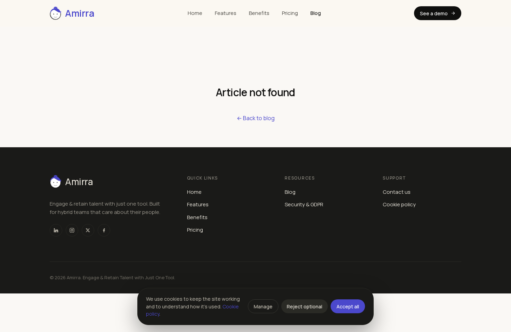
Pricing (290, 13)
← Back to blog (256, 118)
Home (195, 13)
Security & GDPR (304, 204)
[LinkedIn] (56, 230)
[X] (88, 230)
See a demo (434, 13)
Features (225, 13)
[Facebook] (104, 230)
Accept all (347, 306)
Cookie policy (399, 204)
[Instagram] (72, 230)
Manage (263, 306)
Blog (315, 13)
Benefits (259, 13)
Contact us (397, 192)
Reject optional (304, 306)
